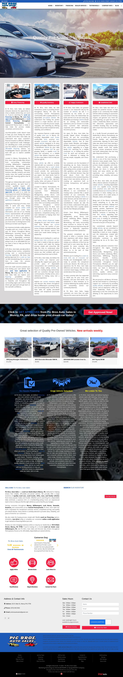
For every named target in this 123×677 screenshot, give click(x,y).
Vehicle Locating (61, 657)
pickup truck (38, 240)
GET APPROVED (29, 312)
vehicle (47, 147)
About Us (19, 657)
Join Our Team (40, 655)
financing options (21, 449)
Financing (69, 6)
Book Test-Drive (41, 661)
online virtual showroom (46, 220)
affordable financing (12, 149)
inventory (109, 191)
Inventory (59, 6)
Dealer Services (81, 6)
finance (7, 214)
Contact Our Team (101, 628)
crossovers (44, 141)
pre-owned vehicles (49, 118)
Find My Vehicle (110, 496)
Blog (117, 6)
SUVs (45, 139)
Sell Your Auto (61, 655)
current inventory (49, 281)
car (72, 151)
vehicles (42, 143)
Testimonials (94, 6)
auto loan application (18, 271)
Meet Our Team (20, 659)
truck (54, 151)
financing (8, 255)
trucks (109, 187)
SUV (51, 149)
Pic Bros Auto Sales (71, 666)
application (8, 200)
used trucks (55, 137)
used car (85, 256)
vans (57, 139)
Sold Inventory (103, 655)
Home (50, 6)
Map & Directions (82, 657)
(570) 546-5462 (89, 1)
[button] (100, 20)
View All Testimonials (15, 549)
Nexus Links (103, 661)
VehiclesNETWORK (60, 668)
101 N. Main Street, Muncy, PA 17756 (109, 1)
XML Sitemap (103, 659)
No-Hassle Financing (29, 391)
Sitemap (103, 657)
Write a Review (61, 661)
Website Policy (82, 659)
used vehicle (55, 167)
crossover (50, 240)
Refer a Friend (19, 661)
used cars (45, 135)
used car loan (25, 257)
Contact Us (82, 655)
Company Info (107, 6)
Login (5, 1)
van (58, 240)
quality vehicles (98, 285)
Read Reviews (61, 659)
